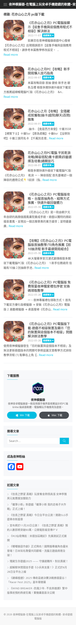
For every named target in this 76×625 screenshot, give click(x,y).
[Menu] (5, 4)
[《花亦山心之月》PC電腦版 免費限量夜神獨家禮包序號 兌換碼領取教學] (14, 289)
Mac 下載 (57, 415)
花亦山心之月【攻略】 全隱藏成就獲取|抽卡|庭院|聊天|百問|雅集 (49, 115)
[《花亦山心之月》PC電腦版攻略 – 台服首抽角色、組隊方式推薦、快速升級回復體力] (14, 201)
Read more (11, 55)
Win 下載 (25, 415)
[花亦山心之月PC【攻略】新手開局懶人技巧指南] (14, 76)
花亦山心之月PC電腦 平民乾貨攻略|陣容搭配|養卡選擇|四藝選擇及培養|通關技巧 (50, 157)
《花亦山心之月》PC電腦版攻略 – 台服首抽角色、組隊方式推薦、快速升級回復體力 (49, 199)
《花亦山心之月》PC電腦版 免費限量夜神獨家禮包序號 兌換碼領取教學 (49, 286)
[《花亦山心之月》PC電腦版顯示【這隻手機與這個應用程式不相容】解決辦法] (14, 30)
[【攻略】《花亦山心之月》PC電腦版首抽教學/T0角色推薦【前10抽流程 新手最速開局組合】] (14, 248)
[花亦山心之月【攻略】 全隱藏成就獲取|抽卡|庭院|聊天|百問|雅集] (14, 118)
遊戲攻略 (47, 77)
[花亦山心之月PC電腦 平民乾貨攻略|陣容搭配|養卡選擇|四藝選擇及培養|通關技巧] (14, 160)
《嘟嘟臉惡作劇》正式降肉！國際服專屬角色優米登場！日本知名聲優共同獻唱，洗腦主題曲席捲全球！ (37, 550)
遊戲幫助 (47, 35)
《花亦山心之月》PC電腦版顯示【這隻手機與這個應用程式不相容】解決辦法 (50, 27)
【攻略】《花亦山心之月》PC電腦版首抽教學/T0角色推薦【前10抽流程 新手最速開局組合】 (50, 245)
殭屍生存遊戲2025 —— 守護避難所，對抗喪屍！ (39, 561)
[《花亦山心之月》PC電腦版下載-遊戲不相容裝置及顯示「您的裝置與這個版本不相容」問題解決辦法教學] (14, 331)
